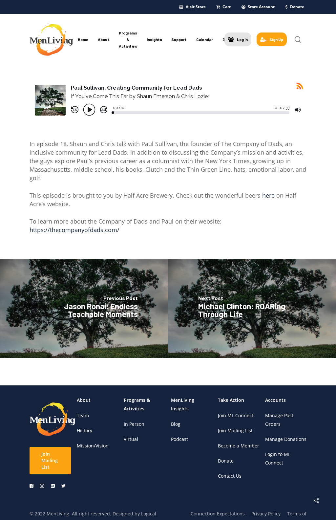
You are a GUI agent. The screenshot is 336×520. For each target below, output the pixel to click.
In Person (134, 424)
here (268, 195)
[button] (50, 460)
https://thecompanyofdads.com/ (74, 230)
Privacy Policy (266, 513)
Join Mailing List (235, 430)
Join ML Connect (235, 415)
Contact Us (230, 476)
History (84, 430)
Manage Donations (285, 439)
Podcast (179, 439)
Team (83, 415)
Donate (226, 461)
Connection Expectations (218, 513)
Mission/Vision (93, 446)
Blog (175, 424)
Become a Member (238, 446)
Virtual (131, 439)
